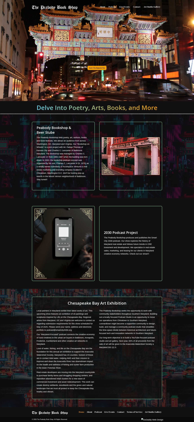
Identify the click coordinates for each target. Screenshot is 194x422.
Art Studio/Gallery (153, 412)
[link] (102, 7)
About (89, 412)
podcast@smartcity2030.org (59, 330)
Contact (120, 412)
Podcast (98, 412)
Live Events (109, 412)
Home (81, 412)
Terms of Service (134, 412)
